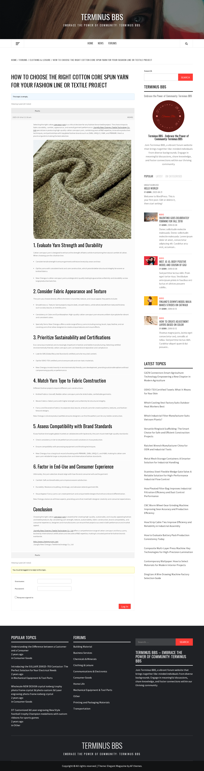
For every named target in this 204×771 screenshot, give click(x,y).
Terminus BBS (102, 17)
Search (148, 70)
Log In (124, 606)
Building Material (82, 646)
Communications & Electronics (90, 671)
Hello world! (151, 188)
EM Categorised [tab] (173, 176)
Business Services (82, 652)
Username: (20, 581)
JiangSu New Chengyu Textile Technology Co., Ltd (53, 530)
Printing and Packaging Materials (91, 702)
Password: (19, 588)
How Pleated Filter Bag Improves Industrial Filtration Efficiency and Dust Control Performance (167, 492)
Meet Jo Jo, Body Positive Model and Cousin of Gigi (172, 263)
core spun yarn (60, 124)
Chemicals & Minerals (85, 659)
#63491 (130, 117)
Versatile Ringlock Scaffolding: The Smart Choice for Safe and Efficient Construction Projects (166, 432)
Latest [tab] (159, 176)
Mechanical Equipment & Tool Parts (33, 677)
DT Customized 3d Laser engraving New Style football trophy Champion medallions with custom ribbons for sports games (39, 713)
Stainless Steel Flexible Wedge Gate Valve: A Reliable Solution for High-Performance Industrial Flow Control (168, 475)
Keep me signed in (25, 597)
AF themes (136, 766)
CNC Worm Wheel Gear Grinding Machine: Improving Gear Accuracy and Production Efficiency (166, 509)
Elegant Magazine (117, 766)
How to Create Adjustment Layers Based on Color (174, 323)
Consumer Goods (23, 658)
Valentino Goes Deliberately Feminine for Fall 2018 (174, 219)
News (100, 43)
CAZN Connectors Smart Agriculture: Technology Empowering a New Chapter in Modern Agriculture (167, 376)
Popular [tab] (148, 176)
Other (17, 725)
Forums (112, 43)
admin (149, 192)
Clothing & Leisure (83, 665)
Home (90, 43)
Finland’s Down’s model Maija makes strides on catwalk (175, 303)
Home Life (79, 683)
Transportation (81, 708)
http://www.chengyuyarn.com (45, 541)
